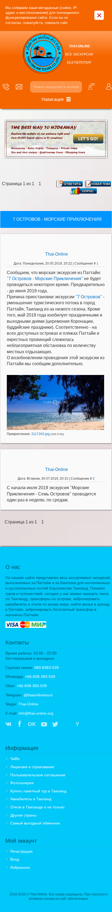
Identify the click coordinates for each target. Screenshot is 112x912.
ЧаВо (15, 758)
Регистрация (21, 851)
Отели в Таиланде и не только (37, 807)
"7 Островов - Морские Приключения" (45, 278)
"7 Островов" (89, 296)
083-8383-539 (46, 667)
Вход (14, 859)
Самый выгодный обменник (35, 823)
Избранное (20, 867)
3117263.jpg (40, 434)
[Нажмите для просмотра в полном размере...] (55, 402)
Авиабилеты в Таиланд (30, 799)
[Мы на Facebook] (20, 724)
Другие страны (23, 815)
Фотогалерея (22, 783)
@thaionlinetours (38, 695)
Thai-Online (56, 254)
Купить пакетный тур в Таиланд (38, 791)
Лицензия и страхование (32, 767)
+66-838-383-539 (40, 676)
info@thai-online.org (35, 713)
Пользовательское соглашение (38, 775)
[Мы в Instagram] (66, 724)
